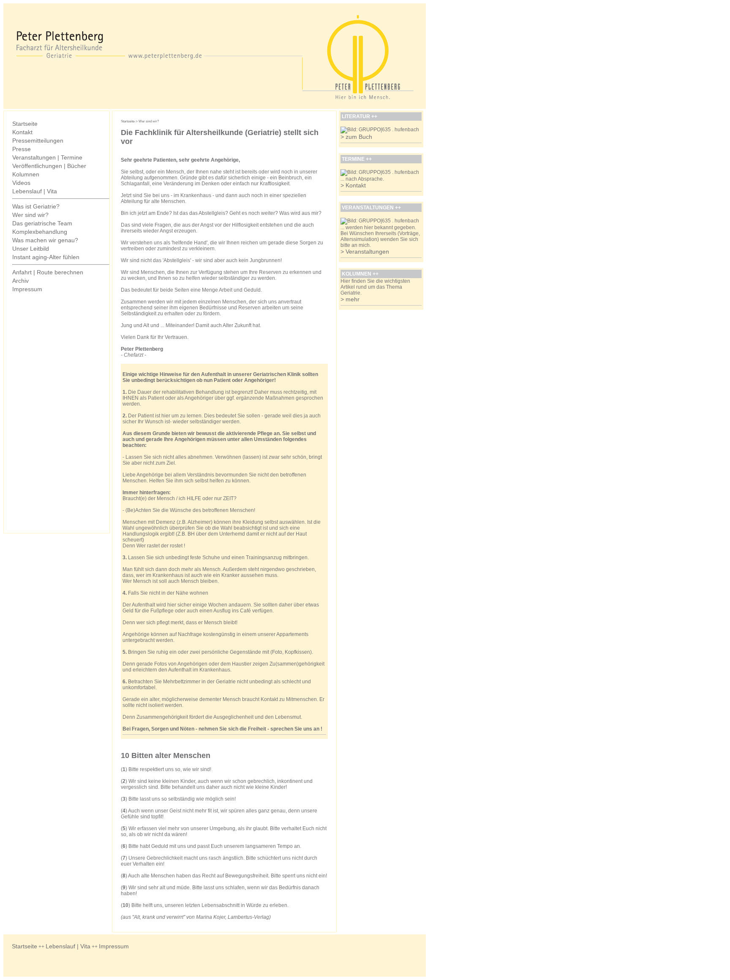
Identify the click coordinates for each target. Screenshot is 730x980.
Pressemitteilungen (37, 140)
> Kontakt (353, 185)
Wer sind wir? (30, 214)
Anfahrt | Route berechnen (47, 272)
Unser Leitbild (30, 248)
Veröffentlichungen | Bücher (49, 165)
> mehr (350, 299)
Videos (21, 182)
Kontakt (22, 132)
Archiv (20, 280)
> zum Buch (356, 136)
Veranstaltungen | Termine (47, 157)
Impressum (27, 289)
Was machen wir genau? (45, 240)
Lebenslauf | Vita (34, 191)
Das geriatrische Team (42, 223)
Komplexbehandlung (39, 231)
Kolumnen (25, 174)
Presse (21, 149)
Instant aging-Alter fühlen (45, 257)
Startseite (25, 123)
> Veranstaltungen (364, 251)
